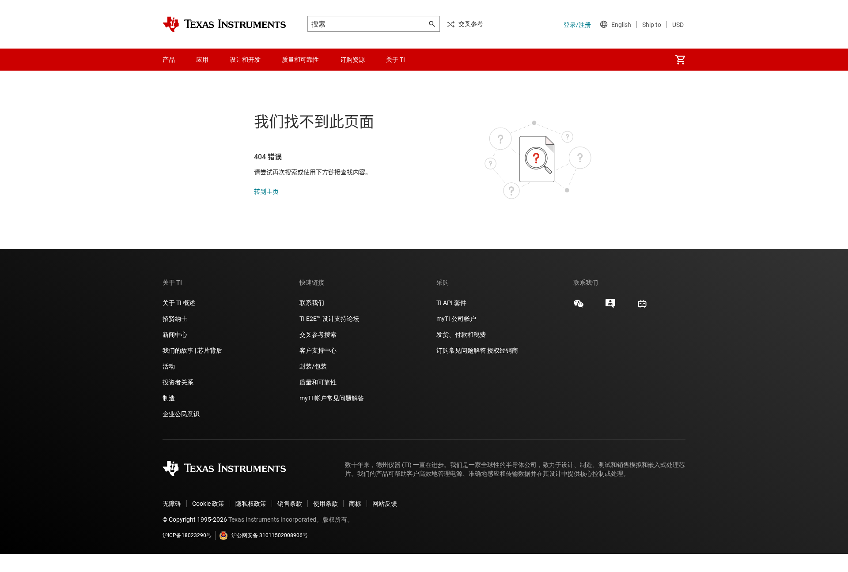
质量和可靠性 (318, 382)
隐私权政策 (250, 503)
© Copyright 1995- (195, 519)
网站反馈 (384, 503)
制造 (169, 398)
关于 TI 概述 (179, 302)
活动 (169, 366)
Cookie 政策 (208, 503)
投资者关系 (178, 382)
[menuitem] (680, 60)
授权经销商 (502, 350)
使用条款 (325, 503)
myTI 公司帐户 (456, 318)
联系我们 (311, 302)
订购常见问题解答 (461, 350)
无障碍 (172, 503)
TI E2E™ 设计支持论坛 (329, 318)
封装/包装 (313, 366)
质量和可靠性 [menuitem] (300, 59)
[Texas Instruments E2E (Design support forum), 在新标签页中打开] (610, 306)
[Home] (224, 24)
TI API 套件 (451, 302)
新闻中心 (175, 334)
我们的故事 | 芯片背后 (192, 350)
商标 (355, 503)
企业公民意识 (181, 414)
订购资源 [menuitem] (352, 59)
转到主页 (266, 191)
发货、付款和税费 (461, 334)
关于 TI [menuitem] (395, 59)
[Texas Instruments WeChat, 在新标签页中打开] (578, 306)
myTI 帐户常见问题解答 (331, 398)
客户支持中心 (318, 350)
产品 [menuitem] (169, 59)
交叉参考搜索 (318, 334)
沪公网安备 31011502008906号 (269, 535)
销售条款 (289, 503)
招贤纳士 (175, 318)
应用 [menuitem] (202, 59)
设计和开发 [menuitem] (245, 59)
